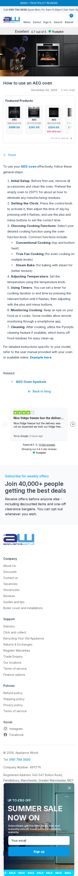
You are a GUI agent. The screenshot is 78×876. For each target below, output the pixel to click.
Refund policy (12, 693)
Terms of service (15, 668)
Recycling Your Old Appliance (23, 638)
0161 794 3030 (19, 759)
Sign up (39, 851)
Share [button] (12, 155)
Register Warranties (16, 650)
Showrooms (11, 590)
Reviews (9, 596)
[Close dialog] (69, 788)
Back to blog (42, 391)
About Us (9, 565)
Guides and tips (14, 602)
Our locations (12, 662)
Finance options (14, 674)
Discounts (10, 572)
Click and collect (14, 632)
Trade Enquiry (13, 656)
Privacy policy (13, 705)
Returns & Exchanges (17, 644)
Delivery (9, 626)
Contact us (10, 578)
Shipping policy (14, 699)
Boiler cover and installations (23, 608)
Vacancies (10, 584)
